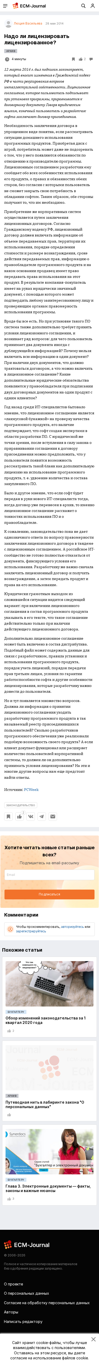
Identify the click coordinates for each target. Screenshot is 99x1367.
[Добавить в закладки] (8, 816)
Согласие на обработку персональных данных (47, 1302)
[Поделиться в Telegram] (41, 816)
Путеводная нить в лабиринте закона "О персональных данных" (45, 1104)
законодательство (20, 805)
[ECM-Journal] (27, 1244)
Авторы (11, 1312)
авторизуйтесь (72, 927)
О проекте (13, 1284)
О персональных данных (26, 1293)
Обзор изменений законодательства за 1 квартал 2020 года (46, 1020)
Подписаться (49, 894)
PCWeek (31, 789)
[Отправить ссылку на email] (53, 816)
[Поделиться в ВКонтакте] (30, 816)
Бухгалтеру (16, 1011)
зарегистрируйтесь (31, 931)
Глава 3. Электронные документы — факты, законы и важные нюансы (48, 1188)
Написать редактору (23, 1321)
